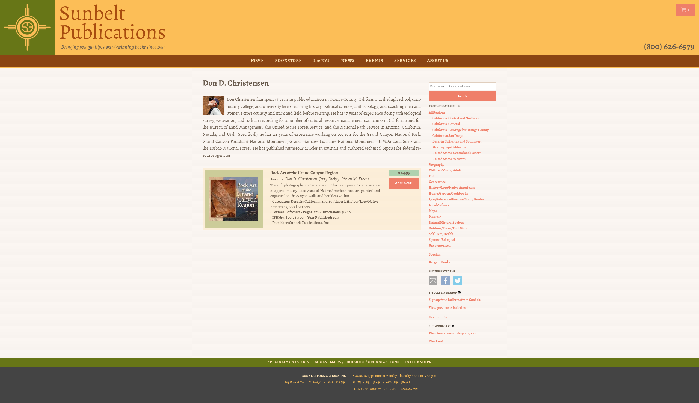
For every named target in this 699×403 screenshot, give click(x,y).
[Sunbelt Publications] (27, 27)
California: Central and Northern (455, 118)
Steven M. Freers (355, 179)
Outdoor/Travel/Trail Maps (448, 228)
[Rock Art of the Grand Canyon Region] (233, 199)
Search (462, 96)
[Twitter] (457, 280)
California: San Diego (447, 135)
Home (257, 60)
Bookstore (288, 60)
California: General (446, 124)
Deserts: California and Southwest (318, 201)
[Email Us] (433, 280)
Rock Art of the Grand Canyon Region (304, 173)
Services (405, 60)
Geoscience (437, 181)
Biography (436, 164)
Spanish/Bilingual (442, 239)
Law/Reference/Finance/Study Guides (456, 199)
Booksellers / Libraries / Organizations (357, 362)
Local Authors (299, 207)
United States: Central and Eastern (456, 152)
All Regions (437, 112)
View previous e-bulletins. (447, 308)
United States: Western (449, 158)
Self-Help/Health (441, 234)
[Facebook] (445, 280)
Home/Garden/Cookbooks (448, 193)
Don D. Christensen (301, 179)
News (348, 60)
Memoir (435, 216)
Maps (433, 210)
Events (374, 60)
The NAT (322, 60)
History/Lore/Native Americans (452, 187)
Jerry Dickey (329, 179)
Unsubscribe (438, 317)
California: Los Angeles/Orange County (460, 130)
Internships (418, 362)
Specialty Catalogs (288, 362)
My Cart (684, 10)
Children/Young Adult (445, 170)
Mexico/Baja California (449, 147)
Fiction (434, 176)
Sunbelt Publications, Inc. (309, 222)
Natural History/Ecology (446, 222)
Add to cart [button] (404, 183)
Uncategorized (440, 245)
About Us (437, 60)
